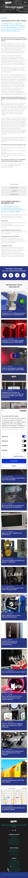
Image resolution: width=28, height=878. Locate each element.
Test (14, 853)
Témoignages (16, 291)
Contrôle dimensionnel (14, 851)
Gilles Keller (10, 311)
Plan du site (4, 875)
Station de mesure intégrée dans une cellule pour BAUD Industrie (12, 725)
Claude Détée (10, 366)
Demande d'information (14, 868)
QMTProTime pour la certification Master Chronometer (9, 643)
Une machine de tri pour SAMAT (14, 672)
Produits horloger (14, 854)
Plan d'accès (15, 866)
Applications (14, 187)
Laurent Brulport (10, 476)
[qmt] (8, 2)
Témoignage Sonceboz (14, 839)
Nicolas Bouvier (10, 390)
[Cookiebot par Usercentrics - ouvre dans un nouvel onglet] (20, 411)
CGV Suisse (17, 875)
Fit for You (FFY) (14, 194)
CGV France (24, 875)
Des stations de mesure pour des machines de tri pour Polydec (13, 753)
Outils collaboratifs (15, 871)
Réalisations (22, 291)
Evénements (10, 291)
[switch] (24, 441)
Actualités (4, 291)
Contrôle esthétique (14, 850)
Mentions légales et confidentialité (17, 874)
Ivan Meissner (10, 639)
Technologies (14, 184)
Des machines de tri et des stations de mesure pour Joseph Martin (12, 698)
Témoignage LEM (14, 844)
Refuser (14, 466)
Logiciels (14, 191)
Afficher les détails (18, 456)
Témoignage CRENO (14, 841)
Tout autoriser (14, 461)
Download (10, 875)
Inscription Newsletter (15, 869)
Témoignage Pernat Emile (14, 842)
